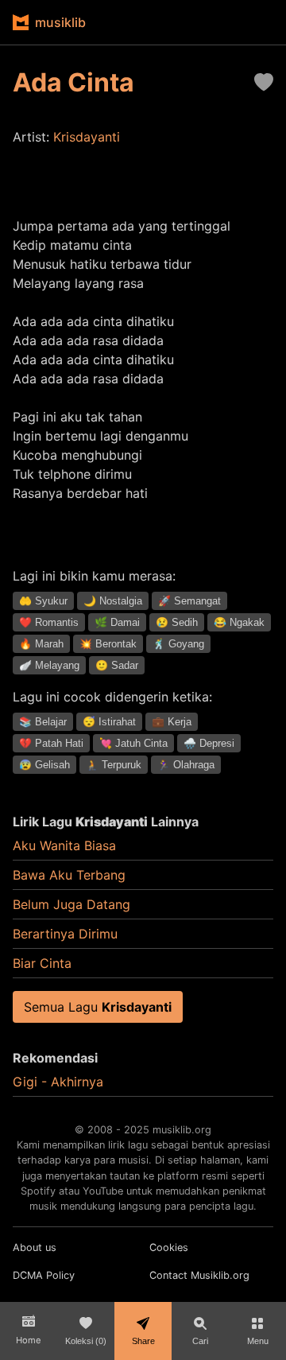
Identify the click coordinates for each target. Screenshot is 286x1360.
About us (34, 1247)
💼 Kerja (171, 722)
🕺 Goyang (178, 644)
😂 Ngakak (239, 622)
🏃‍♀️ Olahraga (185, 765)
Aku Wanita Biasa (64, 845)
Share (143, 1341)
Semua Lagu (98, 1007)
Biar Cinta (42, 963)
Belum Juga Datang (71, 904)
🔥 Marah (41, 644)
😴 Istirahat (109, 722)
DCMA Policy (44, 1275)
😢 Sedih (177, 622)
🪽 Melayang (49, 665)
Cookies (168, 1247)
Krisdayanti (86, 137)
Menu (258, 1341)
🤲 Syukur (43, 601)
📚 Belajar (43, 722)
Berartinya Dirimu (65, 934)
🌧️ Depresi (209, 743)
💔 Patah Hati (51, 743)
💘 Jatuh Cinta (133, 743)
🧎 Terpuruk (113, 765)
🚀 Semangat (189, 601)
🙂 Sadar (116, 665)
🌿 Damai (117, 622)
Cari (200, 1341)
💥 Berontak (108, 644)
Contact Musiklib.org (199, 1275)
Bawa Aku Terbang (69, 875)
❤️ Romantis (49, 622)
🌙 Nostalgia (112, 601)
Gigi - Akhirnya (58, 1082)
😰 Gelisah (44, 765)
